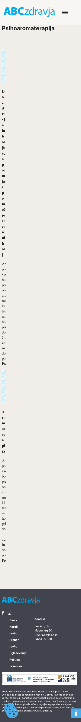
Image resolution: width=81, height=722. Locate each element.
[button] (76, 713)
